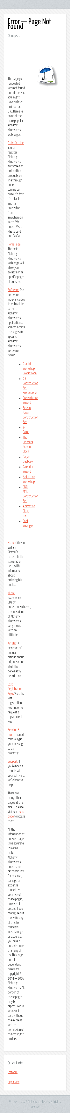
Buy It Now (13, 1082)
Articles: (12, 643)
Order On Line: (16, 143)
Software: (13, 290)
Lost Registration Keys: (15, 689)
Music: (11, 593)
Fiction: (12, 543)
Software (13, 1072)
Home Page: (14, 244)
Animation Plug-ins (29, 511)
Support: (13, 761)
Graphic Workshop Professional (30, 368)
